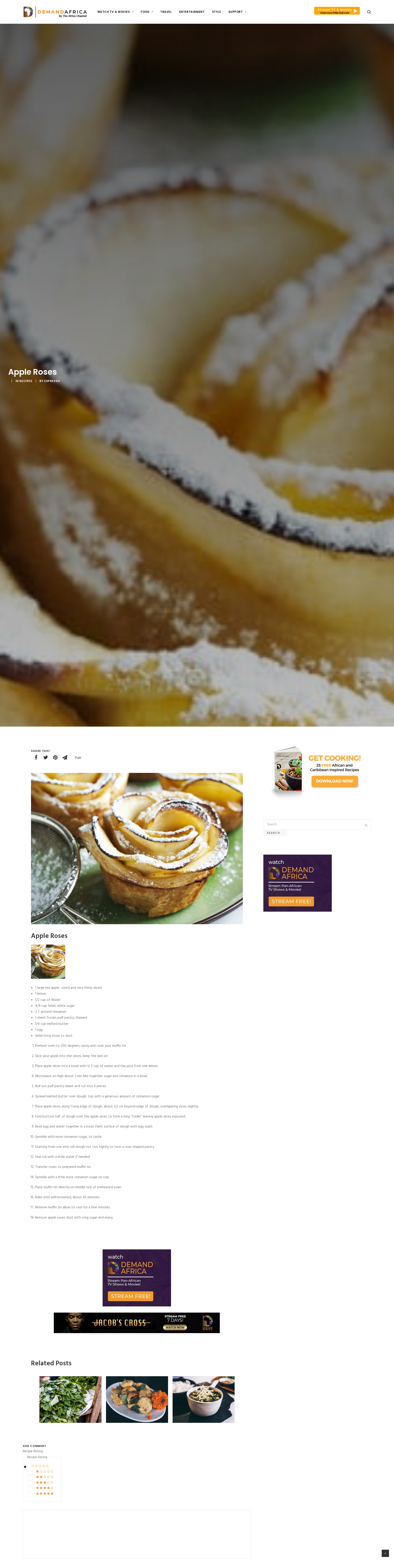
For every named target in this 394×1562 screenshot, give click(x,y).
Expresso (52, 381)
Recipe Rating (33, 1451)
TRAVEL (166, 12)
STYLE (216, 12)
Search (275, 833)
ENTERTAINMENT (192, 12)
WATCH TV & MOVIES (113, 12)
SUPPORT (235, 12)
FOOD (145, 12)
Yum (78, 758)
